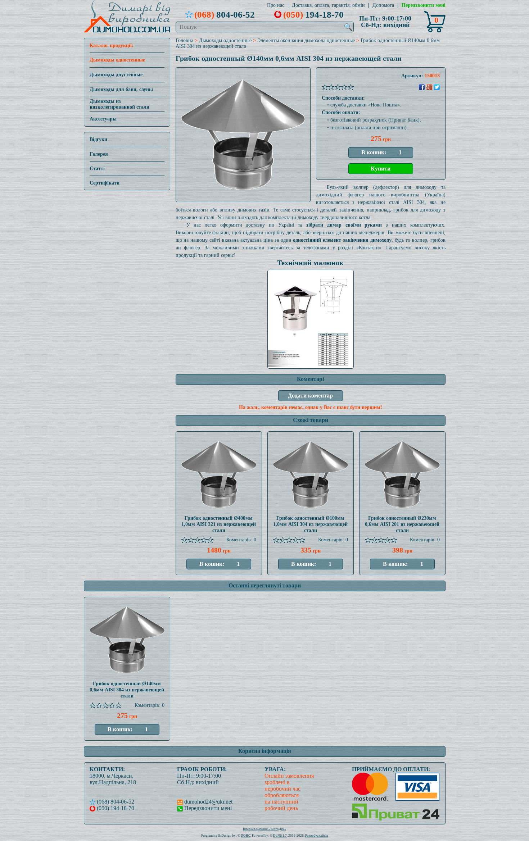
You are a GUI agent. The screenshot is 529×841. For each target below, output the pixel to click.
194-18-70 (313, 14)
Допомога (383, 5)
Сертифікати (104, 183)
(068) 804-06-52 (114, 802)
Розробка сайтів (316, 835)
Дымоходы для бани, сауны (121, 89)
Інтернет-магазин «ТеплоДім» (264, 829)
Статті (97, 168)
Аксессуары (103, 119)
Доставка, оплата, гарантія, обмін (328, 5)
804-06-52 (224, 14)
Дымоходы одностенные (117, 60)
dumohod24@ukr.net (207, 802)
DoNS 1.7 (280, 835)
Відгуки (98, 139)
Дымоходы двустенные (116, 74)
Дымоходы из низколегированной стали (119, 104)
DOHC (245, 835)
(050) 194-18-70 (114, 808)
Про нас (275, 5)
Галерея (99, 154)
